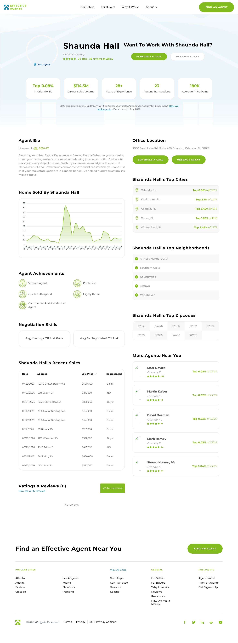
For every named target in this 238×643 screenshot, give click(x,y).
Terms (68, 621)
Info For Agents (209, 582)
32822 (141, 335)
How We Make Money (160, 602)
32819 (210, 326)
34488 (176, 335)
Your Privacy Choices (103, 621)
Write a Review (112, 488)
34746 (159, 326)
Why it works (160, 587)
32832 (141, 326)
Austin (19, 582)
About (150, 7)
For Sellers (87, 7)
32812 (193, 326)
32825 (159, 335)
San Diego (117, 578)
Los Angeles (70, 578)
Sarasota (115, 587)
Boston (20, 587)
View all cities (118, 569)
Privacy (80, 621)
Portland (68, 591)
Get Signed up (208, 587)
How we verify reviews (32, 490)
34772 (193, 335)
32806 (176, 326)
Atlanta (20, 578)
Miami (67, 582)
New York (69, 587)
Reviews (156, 591)
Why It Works (130, 7)
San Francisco (119, 582)
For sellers (157, 578)
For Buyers (108, 7)
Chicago (20, 591)
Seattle (114, 591)
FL (36, 148)
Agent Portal (207, 578)
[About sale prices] (95, 374)
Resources (158, 596)
